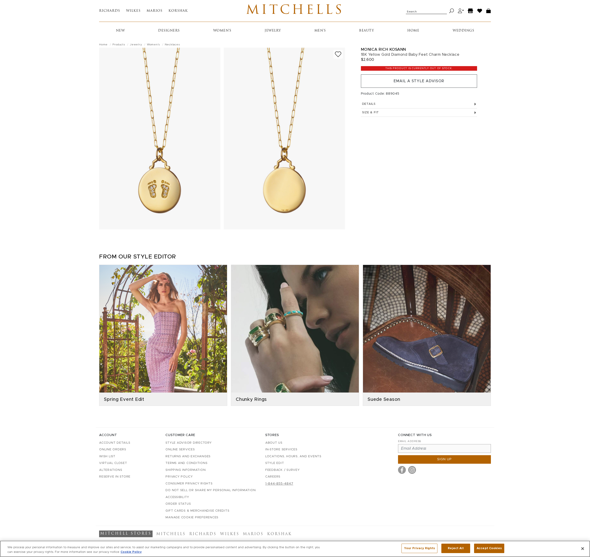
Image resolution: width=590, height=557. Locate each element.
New (120, 30)
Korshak (178, 11)
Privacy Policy (179, 476)
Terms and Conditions (186, 463)
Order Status (178, 503)
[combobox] (426, 11)
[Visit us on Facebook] (402, 470)
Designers (169, 30)
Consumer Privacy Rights (188, 483)
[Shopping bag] (488, 11)
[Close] (583, 548)
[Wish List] (480, 11)
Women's (222, 30)
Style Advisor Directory (188, 442)
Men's (320, 30)
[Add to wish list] (338, 54)
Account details (114, 442)
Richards (109, 11)
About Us (274, 442)
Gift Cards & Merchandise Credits (197, 510)
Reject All (455, 548)
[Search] (451, 11)
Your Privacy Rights (419, 548)
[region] (295, 549)
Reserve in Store (114, 476)
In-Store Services (281, 449)
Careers (272, 476)
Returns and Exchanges (188, 456)
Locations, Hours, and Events (293, 456)
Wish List (107, 456)
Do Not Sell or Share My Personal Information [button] (210, 490)
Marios (154, 11)
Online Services (180, 449)
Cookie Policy (131, 552)
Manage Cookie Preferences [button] (191, 517)
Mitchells (295, 11)
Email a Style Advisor (419, 81)
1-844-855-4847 (279, 483)
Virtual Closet (113, 463)
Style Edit (274, 463)
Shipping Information (185, 470)
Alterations (110, 470)
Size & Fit (370, 112)
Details (369, 104)
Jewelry (273, 30)
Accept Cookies (489, 548)
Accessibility (177, 497)
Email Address (409, 441)
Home (413, 30)
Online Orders (112, 449)
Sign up (444, 459)
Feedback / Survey (282, 470)
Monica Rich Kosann (383, 49)
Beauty (366, 30)
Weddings (463, 30)
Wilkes (133, 11)
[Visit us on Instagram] (412, 470)
